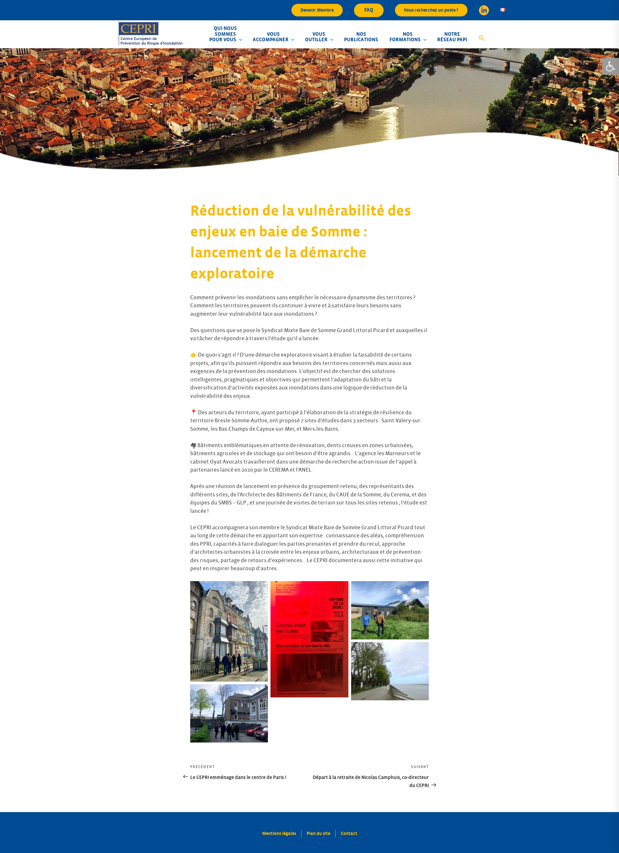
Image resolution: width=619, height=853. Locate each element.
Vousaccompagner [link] (271, 37)
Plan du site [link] (318, 833)
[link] (610, 66)
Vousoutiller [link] (316, 37)
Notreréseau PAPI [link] (452, 37)
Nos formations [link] (405, 37)
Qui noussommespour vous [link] (223, 34)
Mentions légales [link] (279, 833)
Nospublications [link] (361, 37)
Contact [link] (349, 833)
